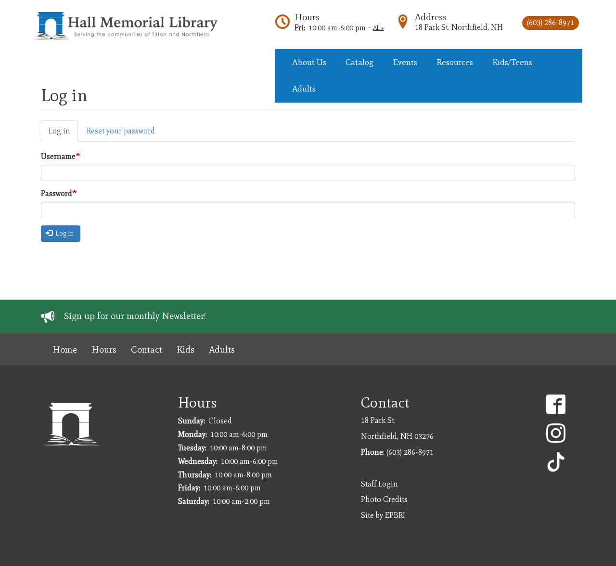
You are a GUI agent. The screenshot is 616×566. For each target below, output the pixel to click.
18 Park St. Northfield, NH (459, 27)
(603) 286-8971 (550, 22)
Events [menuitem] (405, 62)
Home (64, 349)
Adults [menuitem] (304, 88)
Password (56, 193)
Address (431, 17)
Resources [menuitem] (454, 62)
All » (378, 27)
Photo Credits (384, 499)
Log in (59, 130)
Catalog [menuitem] (359, 62)
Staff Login (379, 483)
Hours (307, 17)
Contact (146, 349)
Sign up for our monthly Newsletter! (135, 315)
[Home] (130, 25)
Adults (222, 349)
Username (58, 156)
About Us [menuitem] (309, 62)
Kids (185, 349)
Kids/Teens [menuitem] (512, 62)
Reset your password (121, 130)
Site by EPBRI (383, 515)
